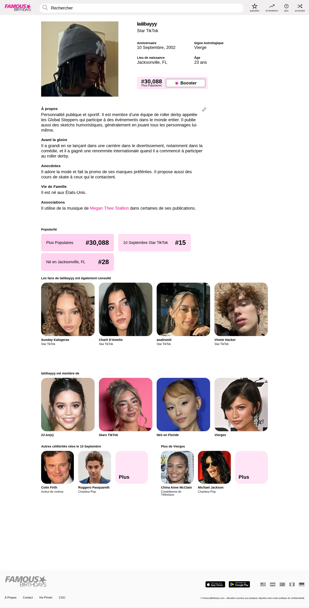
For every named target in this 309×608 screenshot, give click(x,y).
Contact (28, 597)
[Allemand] (301, 584)
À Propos (10, 597)
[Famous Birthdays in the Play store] (239, 584)
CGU (62, 597)
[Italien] (292, 584)
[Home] (78, 581)
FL (164, 62)
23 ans (200, 62)
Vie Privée (45, 597)
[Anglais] (263, 584)
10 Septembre (150, 47)
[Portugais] (282, 584)
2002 (170, 47)
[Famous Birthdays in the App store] (215, 584)
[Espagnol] (272, 584)
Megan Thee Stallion (109, 208)
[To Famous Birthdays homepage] (18, 7)
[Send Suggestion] (204, 110)
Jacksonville (148, 62)
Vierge (200, 47)
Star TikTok (147, 30)
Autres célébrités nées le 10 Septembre (71, 446)
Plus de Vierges (173, 446)
